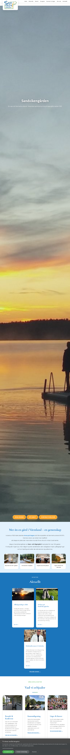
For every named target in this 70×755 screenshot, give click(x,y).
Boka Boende (19, 517)
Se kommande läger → (56, 731)
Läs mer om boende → (11, 735)
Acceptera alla (8, 751)
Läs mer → (16, 624)
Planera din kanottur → (34, 732)
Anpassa (34, 751)
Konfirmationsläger (48, 517)
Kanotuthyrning (34, 716)
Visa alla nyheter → (35, 671)
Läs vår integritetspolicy (7, 748)
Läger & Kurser (56, 716)
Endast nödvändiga (22, 751)
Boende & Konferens (9, 717)
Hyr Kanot (32, 517)
